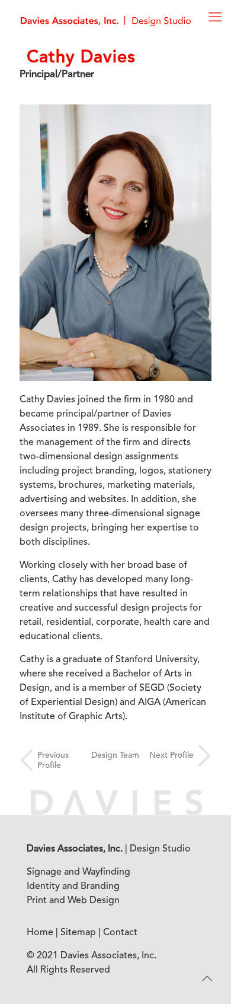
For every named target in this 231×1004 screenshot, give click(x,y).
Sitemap (78, 933)
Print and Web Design (73, 900)
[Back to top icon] (206, 979)
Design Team (115, 755)
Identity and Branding (73, 886)
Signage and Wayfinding (78, 872)
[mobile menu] (215, 18)
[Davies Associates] (106, 21)
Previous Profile (53, 760)
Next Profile (171, 755)
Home (40, 933)
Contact (120, 933)
